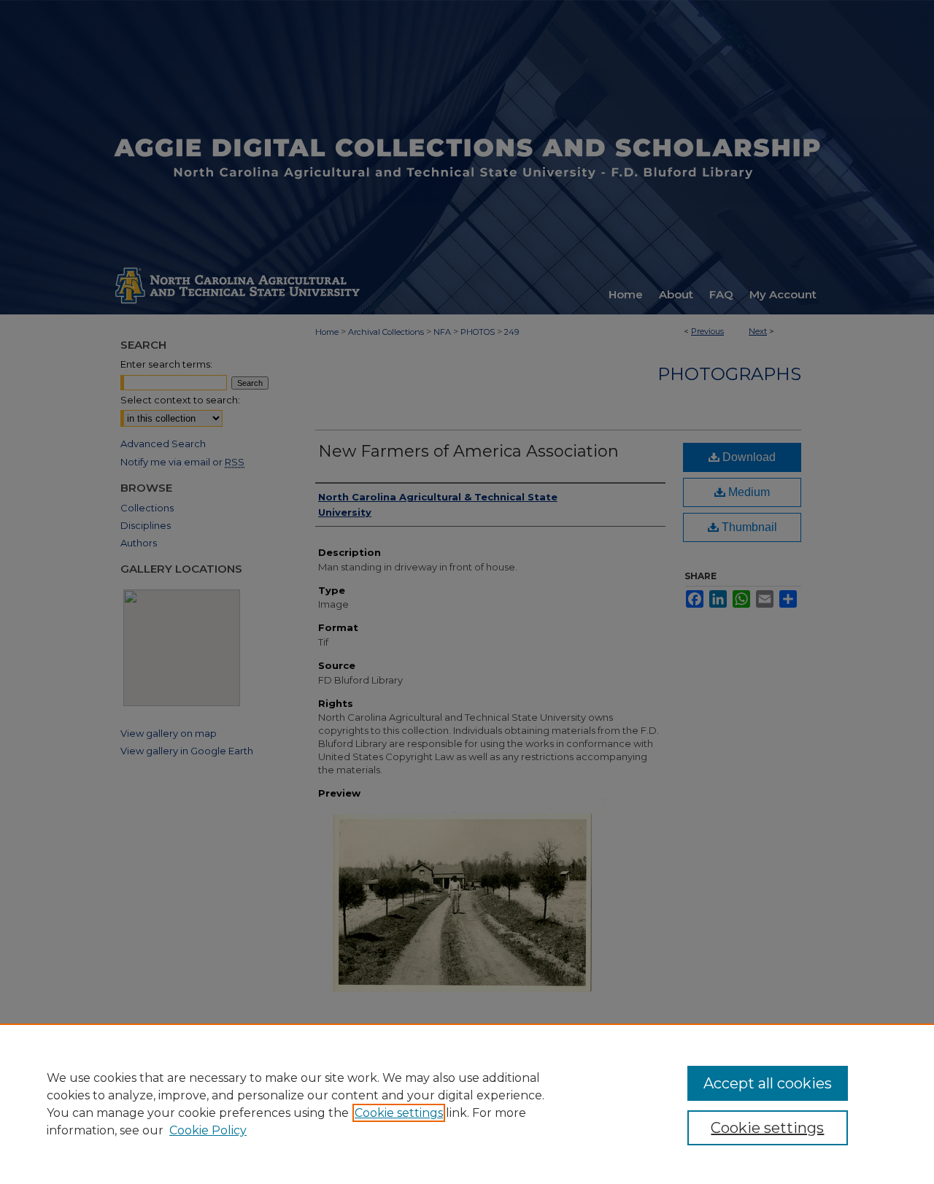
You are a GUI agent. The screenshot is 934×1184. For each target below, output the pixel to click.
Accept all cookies (767, 1083)
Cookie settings (399, 1113)
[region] (467, 1104)
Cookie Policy (208, 1130)
